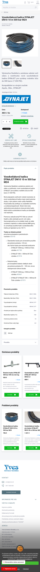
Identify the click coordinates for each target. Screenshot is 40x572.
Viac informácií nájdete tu (24, 559)
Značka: (6, 25)
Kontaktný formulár (11, 492)
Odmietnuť (26, 569)
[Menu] (37, 2)
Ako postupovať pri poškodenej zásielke (13, 516)
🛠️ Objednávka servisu (9, 568)
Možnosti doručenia (27, 116)
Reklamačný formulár (8, 513)
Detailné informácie (8, 106)
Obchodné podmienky (8, 510)
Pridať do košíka (19, 121)
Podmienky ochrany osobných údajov (12, 519)
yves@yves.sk (10, 482)
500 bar (10, 333)
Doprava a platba (7, 507)
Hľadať (35, 7)
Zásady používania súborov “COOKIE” (13, 522)
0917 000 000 (10, 485)
